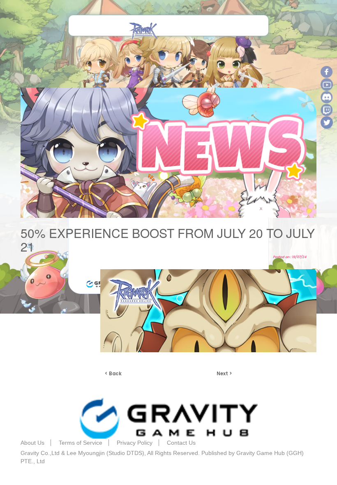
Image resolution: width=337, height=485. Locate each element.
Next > (224, 373)
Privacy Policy (134, 442)
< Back (113, 373)
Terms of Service (80, 442)
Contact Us (181, 442)
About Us (32, 442)
